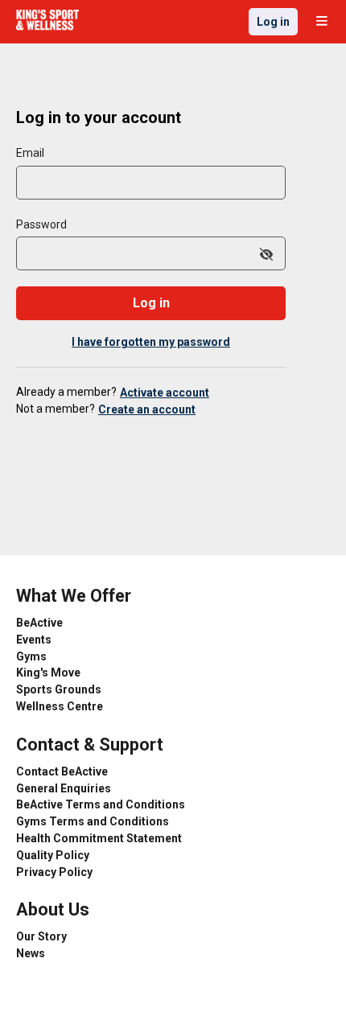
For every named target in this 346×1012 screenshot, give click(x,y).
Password (41, 224)
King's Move (48, 672)
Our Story (41, 936)
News (30, 953)
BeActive (39, 622)
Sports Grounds (58, 689)
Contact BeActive (62, 771)
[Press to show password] (266, 255)
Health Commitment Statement (99, 838)
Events (33, 639)
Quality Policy (52, 855)
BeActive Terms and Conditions (100, 804)
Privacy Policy (54, 872)
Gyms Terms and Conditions (92, 821)
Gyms (31, 656)
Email (30, 152)
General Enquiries (63, 788)
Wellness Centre (59, 706)
